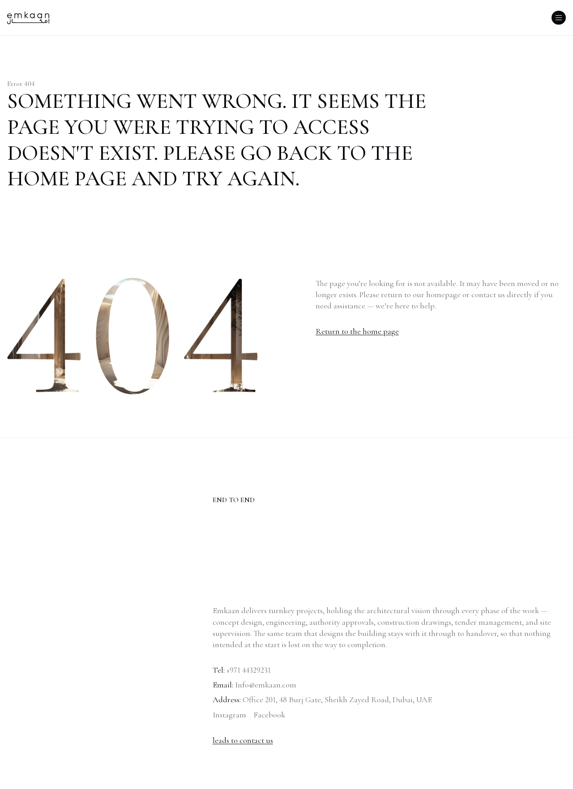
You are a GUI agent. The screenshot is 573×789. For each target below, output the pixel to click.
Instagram (229, 715)
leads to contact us (243, 740)
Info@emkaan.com (265, 685)
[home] (28, 18)
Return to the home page (357, 331)
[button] (559, 18)
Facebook (269, 715)
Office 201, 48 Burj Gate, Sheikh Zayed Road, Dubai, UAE (337, 699)
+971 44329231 (249, 670)
